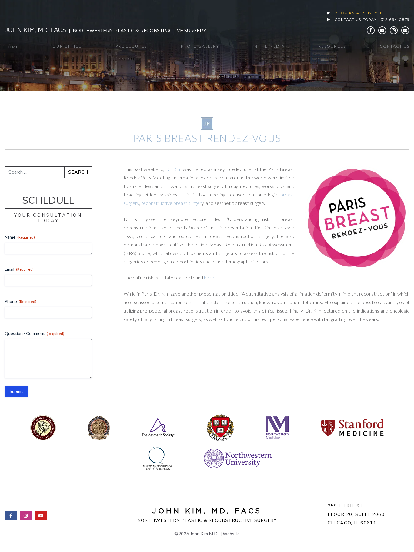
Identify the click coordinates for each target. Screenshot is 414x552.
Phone (20, 301)
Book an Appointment (360, 13)
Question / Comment (34, 333)
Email (19, 269)
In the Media (269, 46)
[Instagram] (394, 30)
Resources (332, 46)
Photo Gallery (200, 46)
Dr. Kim (173, 169)
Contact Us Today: (372, 20)
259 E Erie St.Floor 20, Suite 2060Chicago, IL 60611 (356, 514)
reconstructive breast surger (171, 203)
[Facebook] (371, 30)
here (209, 277)
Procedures (131, 46)
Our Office (67, 46)
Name (20, 236)
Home (12, 47)
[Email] (405, 30)
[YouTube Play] (382, 30)
